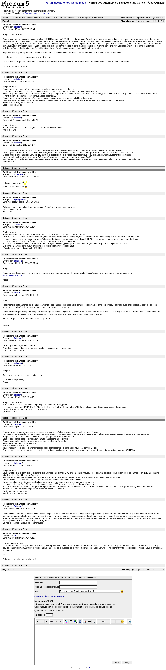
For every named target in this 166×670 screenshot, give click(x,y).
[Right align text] (117, 621)
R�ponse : (40, 615)
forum (77, 668)
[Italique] (42, 621)
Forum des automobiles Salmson (65, 2)
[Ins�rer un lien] (75, 621)
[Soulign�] (47, 621)
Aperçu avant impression (92, 18)
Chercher (62, 18)
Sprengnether (20, 200)
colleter (17, 27)
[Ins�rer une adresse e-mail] (85, 621)
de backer (19, 174)
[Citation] (99, 621)
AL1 (16, 536)
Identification (73, 18)
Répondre (16, 73)
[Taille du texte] (70, 621)
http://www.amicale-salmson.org (35, 13)
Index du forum (33, 18)
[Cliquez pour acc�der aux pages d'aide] (129, 621)
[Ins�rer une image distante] (80, 621)
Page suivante (157, 18)
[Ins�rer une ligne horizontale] (89, 621)
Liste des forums (17, 18)
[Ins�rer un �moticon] (122, 621)
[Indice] (56, 621)
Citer (25, 73)
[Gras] (38, 621)
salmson (18, 261)
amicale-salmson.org (12, 275)
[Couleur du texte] (66, 621)
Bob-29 (17, 293)
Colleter (18, 338)
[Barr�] (52, 621)
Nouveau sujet (48, 18)
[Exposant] (61, 621)
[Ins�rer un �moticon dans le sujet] (122, 591)
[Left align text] (108, 621)
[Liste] (94, 621)
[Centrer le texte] (113, 621)
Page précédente (140, 18)
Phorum (92, 668)
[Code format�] (103, 621)
